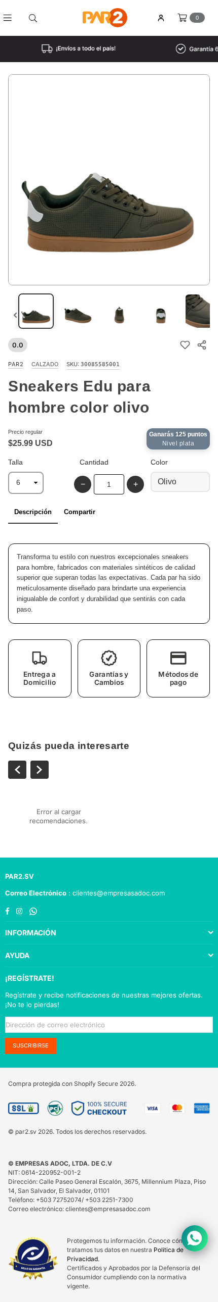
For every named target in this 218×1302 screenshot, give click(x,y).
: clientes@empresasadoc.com (115, 893)
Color (159, 462)
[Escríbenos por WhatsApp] (194, 1238)
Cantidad (94, 462)
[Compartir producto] (201, 345)
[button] (39, 668)
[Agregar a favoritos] (184, 345)
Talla (15, 462)
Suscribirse (31, 1045)
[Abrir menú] (11, 17)
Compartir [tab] (79, 512)
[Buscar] (33, 18)
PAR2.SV (19, 876)
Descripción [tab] (33, 512)
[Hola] (160, 18)
